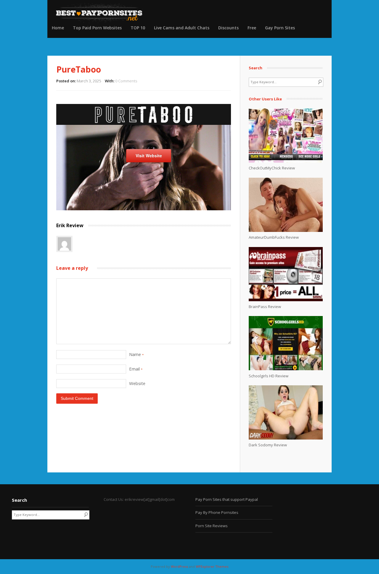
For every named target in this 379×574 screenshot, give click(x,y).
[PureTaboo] (143, 208)
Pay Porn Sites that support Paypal (226, 499)
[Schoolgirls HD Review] (286, 368)
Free (252, 28)
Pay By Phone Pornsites (216, 512)
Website (137, 383)
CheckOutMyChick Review (272, 168)
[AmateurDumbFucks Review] (286, 230)
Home (58, 28)
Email (135, 369)
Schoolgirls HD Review (268, 376)
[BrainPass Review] (286, 299)
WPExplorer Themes (212, 566)
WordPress (179, 566)
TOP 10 (138, 28)
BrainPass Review (265, 306)
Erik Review (69, 225)
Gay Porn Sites (280, 28)
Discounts (228, 28)
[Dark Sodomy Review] (286, 438)
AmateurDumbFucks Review (274, 237)
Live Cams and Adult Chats (181, 28)
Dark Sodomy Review (268, 445)
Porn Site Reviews (211, 525)
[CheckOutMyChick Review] (286, 161)
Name (136, 354)
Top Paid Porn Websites (97, 28)
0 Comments (126, 81)
